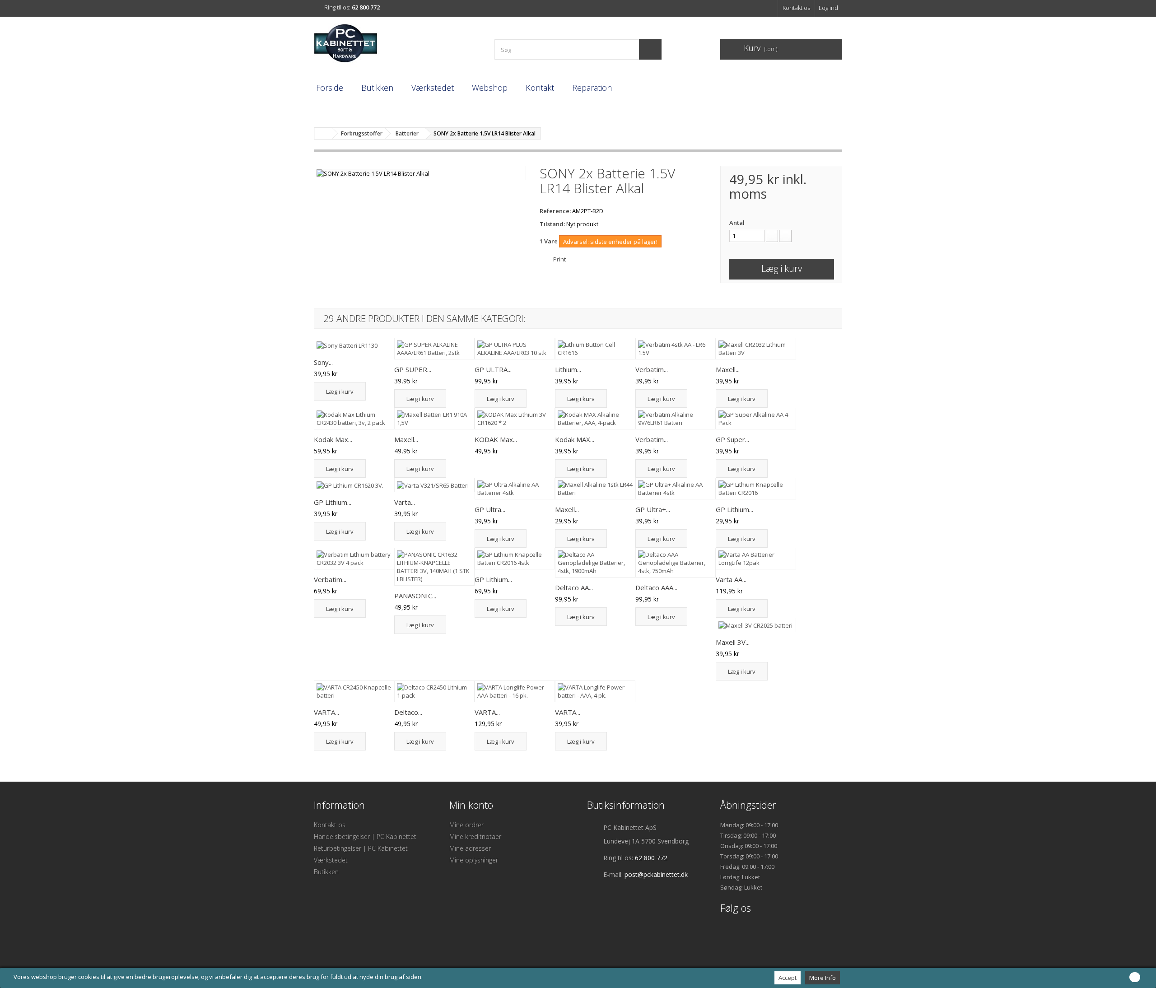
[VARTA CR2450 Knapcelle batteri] (354, 691)
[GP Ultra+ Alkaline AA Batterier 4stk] (675, 488)
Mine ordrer (466, 824)
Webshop (490, 87)
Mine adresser (470, 848)
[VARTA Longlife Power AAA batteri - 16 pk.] (515, 691)
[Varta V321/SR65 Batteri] (434, 485)
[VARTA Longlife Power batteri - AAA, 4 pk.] (595, 691)
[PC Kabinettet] (397, 45)
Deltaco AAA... (656, 587)
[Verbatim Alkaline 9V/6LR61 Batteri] (675, 418)
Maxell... (728, 369)
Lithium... (568, 369)
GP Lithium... (332, 502)
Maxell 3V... (733, 642)
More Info (822, 978)
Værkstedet (432, 87)
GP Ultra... (490, 509)
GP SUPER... (412, 369)
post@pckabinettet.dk (656, 874)
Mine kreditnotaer (475, 836)
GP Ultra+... (652, 509)
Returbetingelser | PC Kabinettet (361, 848)
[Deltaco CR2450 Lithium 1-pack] (434, 691)
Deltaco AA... (574, 587)
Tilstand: (552, 224)
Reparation (592, 87)
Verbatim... (651, 369)
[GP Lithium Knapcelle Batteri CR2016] (756, 488)
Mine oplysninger (473, 860)
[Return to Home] (323, 133)
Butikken (377, 87)
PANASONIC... (415, 595)
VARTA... (326, 712)
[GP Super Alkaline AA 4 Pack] (756, 418)
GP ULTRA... (493, 369)
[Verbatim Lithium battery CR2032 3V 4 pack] (354, 558)
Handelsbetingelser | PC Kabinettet (365, 836)
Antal (737, 223)
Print (559, 259)
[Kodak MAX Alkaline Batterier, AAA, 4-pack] (595, 418)
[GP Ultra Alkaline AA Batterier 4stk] (515, 488)
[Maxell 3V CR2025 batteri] (756, 625)
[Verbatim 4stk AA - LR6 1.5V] (675, 348)
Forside (329, 87)
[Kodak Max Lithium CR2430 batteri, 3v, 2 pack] (354, 418)
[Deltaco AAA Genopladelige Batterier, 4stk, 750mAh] (675, 563)
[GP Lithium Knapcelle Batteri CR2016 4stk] (515, 558)
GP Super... (732, 439)
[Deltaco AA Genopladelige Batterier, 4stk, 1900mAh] (595, 563)
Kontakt (540, 87)
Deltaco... (408, 712)
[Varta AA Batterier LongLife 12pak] (756, 558)
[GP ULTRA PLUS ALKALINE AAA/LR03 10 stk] (515, 348)
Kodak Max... (333, 439)
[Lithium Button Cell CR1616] (595, 348)
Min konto (471, 804)
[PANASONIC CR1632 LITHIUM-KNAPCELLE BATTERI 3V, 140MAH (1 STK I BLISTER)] (434, 567)
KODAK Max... (496, 439)
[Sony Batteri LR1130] (354, 345)
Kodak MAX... (574, 439)
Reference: (555, 211)
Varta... (404, 502)
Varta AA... (731, 579)
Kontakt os (796, 8)
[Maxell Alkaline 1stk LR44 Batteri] (595, 488)
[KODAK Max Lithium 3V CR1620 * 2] (515, 418)
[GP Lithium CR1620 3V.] (354, 485)
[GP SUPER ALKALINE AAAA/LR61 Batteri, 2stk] (434, 348)
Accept (787, 978)
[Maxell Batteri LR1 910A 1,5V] (434, 418)
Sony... (323, 362)
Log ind (828, 8)
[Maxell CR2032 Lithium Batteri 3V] (756, 348)
